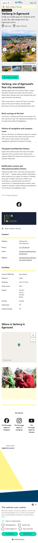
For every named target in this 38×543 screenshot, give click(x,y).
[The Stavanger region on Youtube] (31, 420)
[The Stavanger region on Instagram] (19, 420)
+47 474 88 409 (24, 247)
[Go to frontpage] (19, 2)
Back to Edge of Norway (14, 7)
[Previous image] (5, 50)
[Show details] (19, 345)
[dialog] (19, 522)
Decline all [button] (27, 534)
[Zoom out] (33, 339)
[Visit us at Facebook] (19, 204)
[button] (19, 539)
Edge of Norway (12, 195)
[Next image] (33, 50)
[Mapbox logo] (7, 360)
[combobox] (33, 505)
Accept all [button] (10, 534)
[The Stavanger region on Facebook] (6, 420)
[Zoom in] (33, 335)
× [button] (35, 504)
